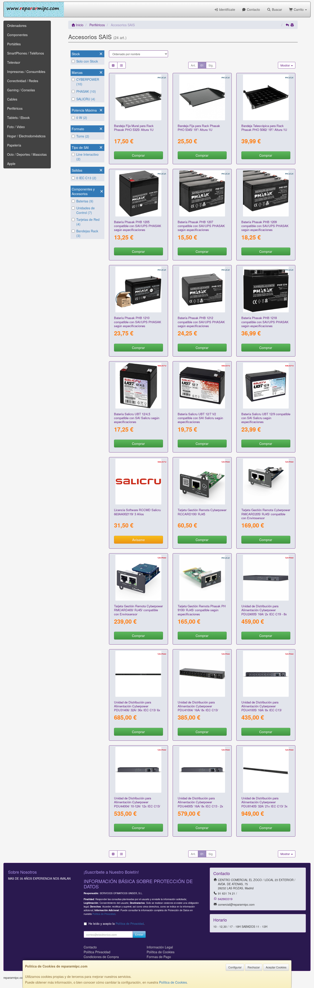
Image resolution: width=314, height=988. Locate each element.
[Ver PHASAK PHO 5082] (266, 97)
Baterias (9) (84, 201)
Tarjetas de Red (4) (88, 221)
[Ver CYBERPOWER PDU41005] (266, 674)
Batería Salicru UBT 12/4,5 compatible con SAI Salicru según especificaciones (136, 418)
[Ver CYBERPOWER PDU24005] (266, 578)
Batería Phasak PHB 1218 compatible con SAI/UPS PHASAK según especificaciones (264, 322)
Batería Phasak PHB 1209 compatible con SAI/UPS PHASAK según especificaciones (264, 226)
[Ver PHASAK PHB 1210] (138, 289)
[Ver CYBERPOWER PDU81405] (266, 770)
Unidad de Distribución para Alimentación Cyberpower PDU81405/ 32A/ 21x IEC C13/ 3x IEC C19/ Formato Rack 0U (264, 804)
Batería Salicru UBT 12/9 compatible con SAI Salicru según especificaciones (265, 418)
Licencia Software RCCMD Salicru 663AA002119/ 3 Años (137, 512)
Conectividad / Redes (22, 80)
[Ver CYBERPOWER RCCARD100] (202, 481)
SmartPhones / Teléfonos (25, 53)
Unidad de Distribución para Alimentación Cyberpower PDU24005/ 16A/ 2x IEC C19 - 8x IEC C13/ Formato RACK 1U (264, 612)
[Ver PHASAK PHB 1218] (266, 289)
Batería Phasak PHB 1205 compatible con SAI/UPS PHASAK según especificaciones (137, 226)
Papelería (14, 145)
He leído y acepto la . (116, 924)
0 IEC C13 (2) (86, 178)
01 (202, 65)
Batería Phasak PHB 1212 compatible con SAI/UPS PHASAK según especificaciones (201, 322)
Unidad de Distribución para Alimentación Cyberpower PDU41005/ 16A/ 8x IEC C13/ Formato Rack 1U (261, 708)
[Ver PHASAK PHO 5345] (202, 97)
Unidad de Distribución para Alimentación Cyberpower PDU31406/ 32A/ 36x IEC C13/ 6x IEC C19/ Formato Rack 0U (137, 708)
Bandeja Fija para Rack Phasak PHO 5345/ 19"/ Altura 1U (199, 128)
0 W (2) (81, 117)
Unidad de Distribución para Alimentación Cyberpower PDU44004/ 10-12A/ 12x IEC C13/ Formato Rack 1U (137, 804)
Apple (11, 163)
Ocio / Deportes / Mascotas (27, 154)
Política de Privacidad (103, 914)
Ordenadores (16, 25)
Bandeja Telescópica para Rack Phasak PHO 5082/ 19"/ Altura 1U (264, 128)
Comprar (138, 155)
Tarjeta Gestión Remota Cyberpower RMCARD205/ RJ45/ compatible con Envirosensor (265, 514)
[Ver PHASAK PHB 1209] (266, 193)
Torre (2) (82, 136)
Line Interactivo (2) (87, 156)
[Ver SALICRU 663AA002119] (138, 481)
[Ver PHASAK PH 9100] (202, 578)
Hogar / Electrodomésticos (26, 136)
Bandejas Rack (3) (87, 233)
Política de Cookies (173, 982)
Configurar (235, 967)
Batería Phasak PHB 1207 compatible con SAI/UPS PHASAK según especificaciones (201, 226)
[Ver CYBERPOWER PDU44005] (202, 770)
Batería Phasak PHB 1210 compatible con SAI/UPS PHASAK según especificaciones (137, 322)
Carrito (299, 9)
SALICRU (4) (85, 99)
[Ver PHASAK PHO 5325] (138, 97)
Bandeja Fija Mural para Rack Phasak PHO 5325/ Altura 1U (134, 128)
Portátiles (14, 44)
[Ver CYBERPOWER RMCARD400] (138, 578)
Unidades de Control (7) (85, 210)
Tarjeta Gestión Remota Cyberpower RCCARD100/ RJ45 (202, 512)
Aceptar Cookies (276, 967)
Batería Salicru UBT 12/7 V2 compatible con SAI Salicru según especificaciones (200, 418)
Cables (12, 99)
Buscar (276, 9)
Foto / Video (16, 126)
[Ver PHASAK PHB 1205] (138, 193)
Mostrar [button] (285, 65)
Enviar (139, 934)
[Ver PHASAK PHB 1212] (202, 289)
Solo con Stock (87, 61)
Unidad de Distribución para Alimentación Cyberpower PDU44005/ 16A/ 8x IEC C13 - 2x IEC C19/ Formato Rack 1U (200, 804)
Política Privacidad (97, 952)
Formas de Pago (159, 956)
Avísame (138, 539)
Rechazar (254, 967)
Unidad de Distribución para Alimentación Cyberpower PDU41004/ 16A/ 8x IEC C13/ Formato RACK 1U (198, 708)
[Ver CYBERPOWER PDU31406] (138, 674)
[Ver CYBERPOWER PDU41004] (202, 674)
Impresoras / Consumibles (26, 71)
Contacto (253, 9)
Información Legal (160, 947)
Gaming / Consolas (21, 90)
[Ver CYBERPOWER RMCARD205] (266, 481)
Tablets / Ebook (18, 117)
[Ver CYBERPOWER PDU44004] (138, 770)
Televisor (13, 62)
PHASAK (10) (86, 91)
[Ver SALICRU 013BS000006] (138, 386)
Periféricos (15, 108)
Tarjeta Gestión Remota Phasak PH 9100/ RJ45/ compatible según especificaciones (202, 610)
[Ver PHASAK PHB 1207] (202, 193)
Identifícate (226, 9)
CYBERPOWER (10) (87, 81)
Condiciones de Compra (101, 956)
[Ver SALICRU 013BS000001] (202, 386)
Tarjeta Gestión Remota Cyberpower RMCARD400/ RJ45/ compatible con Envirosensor (138, 610)
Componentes (17, 34)
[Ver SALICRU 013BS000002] (266, 386)
